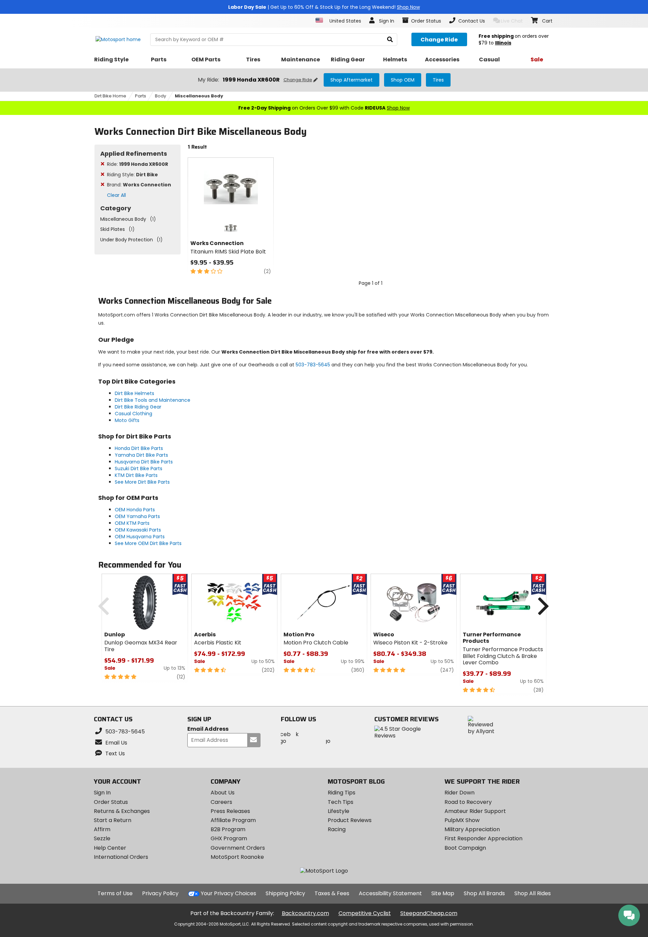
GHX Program (229, 838)
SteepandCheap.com (428, 913)
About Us (223, 792)
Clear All (116, 195)
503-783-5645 (313, 364)
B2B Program (228, 829)
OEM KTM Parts (132, 523)
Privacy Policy (160, 893)
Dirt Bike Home (110, 96)
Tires (438, 80)
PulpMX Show (462, 820)
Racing (337, 829)
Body (160, 96)
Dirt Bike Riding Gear (138, 406)
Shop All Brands (484, 893)
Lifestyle (338, 811)
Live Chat (512, 21)
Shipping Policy (285, 893)
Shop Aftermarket (351, 80)
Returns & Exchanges (122, 811)
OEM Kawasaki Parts (138, 529)
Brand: (139, 184)
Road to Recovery (468, 802)
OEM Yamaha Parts (137, 516)
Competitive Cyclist (365, 913)
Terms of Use (115, 893)
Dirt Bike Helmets (134, 393)
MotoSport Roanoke (237, 857)
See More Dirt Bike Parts (142, 482)
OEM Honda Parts (135, 509)
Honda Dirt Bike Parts (139, 448)
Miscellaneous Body (199, 96)
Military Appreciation (472, 829)
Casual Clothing (133, 413)
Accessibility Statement (390, 893)
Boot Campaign (465, 848)
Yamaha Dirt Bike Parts (141, 455)
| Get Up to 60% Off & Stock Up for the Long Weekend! (324, 7)
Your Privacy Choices (228, 893)
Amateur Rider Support (475, 811)
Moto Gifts (127, 420)
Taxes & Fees (332, 893)
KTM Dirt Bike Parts (136, 475)
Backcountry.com (305, 913)
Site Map (442, 893)
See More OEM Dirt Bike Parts (148, 543)
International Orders (121, 857)
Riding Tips (341, 792)
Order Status (111, 802)
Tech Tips (340, 802)
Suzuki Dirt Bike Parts (138, 468)
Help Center (110, 848)
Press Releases (230, 811)
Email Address (207, 729)
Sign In (102, 792)
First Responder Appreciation (483, 838)
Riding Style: (132, 174)
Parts (140, 96)
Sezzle (102, 838)
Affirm (102, 829)
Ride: (137, 164)
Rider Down (459, 792)
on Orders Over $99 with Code (324, 107)
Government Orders (238, 848)
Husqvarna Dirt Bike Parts (144, 461)
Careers (221, 802)
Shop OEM (402, 80)
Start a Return (112, 820)
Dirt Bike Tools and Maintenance (152, 400)
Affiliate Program (233, 820)
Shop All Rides (532, 893)
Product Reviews (350, 820)
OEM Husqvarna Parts (140, 536)
